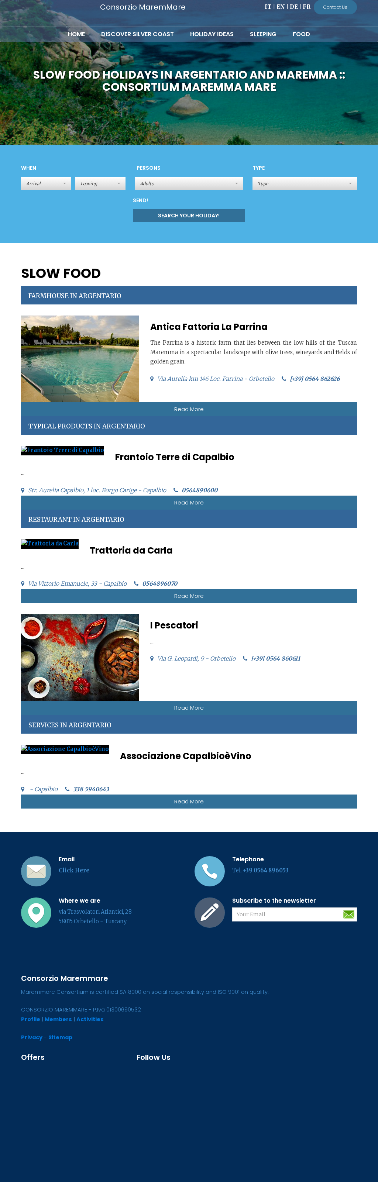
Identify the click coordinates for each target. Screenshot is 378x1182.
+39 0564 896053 (266, 870)
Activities (90, 1019)
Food (301, 34)
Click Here (74, 870)
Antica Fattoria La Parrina (209, 327)
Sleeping (263, 34)
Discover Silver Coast (137, 34)
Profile (30, 1019)
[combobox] (189, 183)
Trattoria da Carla (131, 550)
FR (306, 7)
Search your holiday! (189, 215)
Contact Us (335, 7)
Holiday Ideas (212, 34)
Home (76, 34)
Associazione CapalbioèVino (185, 756)
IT (268, 7)
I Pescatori (174, 625)
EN (280, 7)
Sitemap (60, 1037)
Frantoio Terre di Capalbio (174, 457)
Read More (189, 409)
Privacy (31, 1037)
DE (294, 7)
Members (58, 1019)
